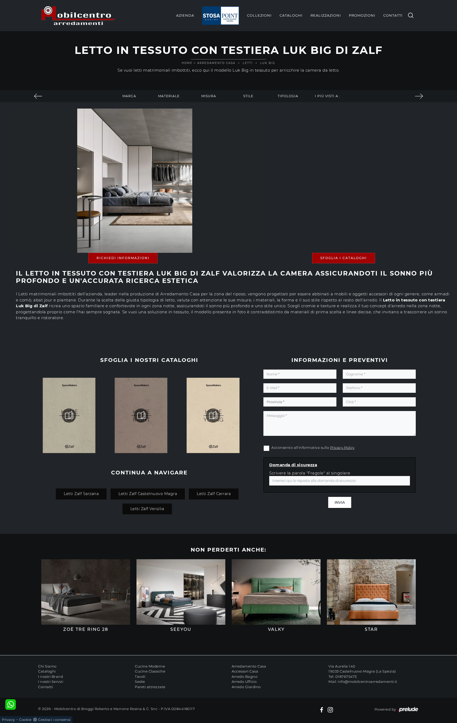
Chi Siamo (47, 666)
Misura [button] (208, 96)
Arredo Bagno (244, 676)
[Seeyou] (180, 592)
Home (187, 63)
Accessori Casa (245, 671)
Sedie (140, 681)
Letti (248, 63)
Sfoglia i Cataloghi (343, 258)
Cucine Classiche (150, 671)
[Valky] (276, 592)
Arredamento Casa (216, 63)
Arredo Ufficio (244, 681)
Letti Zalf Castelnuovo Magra (147, 493)
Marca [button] (129, 96)
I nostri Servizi (50, 681)
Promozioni (362, 15)
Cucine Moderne (150, 666)
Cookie (25, 719)
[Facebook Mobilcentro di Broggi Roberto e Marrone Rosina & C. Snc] (321, 709)
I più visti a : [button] (327, 96)
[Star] (371, 592)
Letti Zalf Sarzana (81, 493)
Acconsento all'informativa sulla (313, 447)
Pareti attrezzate (150, 687)
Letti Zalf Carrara (214, 493)
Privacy (8, 719)
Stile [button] (248, 96)
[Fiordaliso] (419, 96)
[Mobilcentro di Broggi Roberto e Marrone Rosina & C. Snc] (78, 15)
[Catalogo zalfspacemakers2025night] (213, 415)
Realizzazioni (325, 15)
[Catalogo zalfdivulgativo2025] (69, 415)
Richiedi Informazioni (123, 258)
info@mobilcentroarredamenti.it (367, 681)
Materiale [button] (169, 96)
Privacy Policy (342, 447)
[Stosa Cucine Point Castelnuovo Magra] (220, 15)
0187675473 (346, 676)
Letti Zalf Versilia (147, 508)
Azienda (185, 15)
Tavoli (140, 676)
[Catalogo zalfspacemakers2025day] (141, 415)
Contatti (393, 15)
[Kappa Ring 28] (38, 96)
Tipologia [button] (288, 96)
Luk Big (267, 63)
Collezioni (259, 15)
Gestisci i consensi (54, 719)
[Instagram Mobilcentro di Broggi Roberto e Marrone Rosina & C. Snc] (330, 709)
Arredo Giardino (246, 687)
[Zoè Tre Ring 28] (85, 592)
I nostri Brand (50, 676)
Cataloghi (291, 15)
